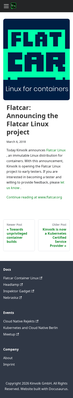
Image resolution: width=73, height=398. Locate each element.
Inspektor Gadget (16, 291)
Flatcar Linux (55, 150)
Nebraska (10, 297)
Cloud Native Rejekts (19, 321)
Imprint (9, 364)
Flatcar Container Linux (21, 278)
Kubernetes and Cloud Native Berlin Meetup (30, 330)
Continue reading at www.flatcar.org (34, 197)
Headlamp (11, 284)
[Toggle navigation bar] (6, 6)
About (8, 358)
